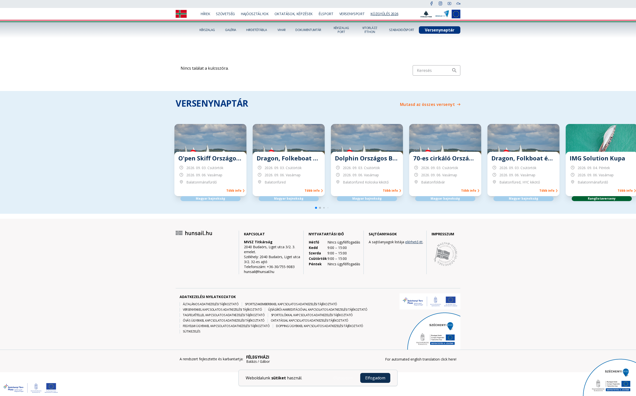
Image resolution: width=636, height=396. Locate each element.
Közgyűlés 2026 (384, 13)
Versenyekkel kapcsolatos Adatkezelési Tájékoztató (222, 310)
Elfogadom (375, 378)
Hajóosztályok (254, 13)
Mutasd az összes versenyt (427, 104)
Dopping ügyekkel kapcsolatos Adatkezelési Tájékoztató (319, 326)
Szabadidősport (401, 30)
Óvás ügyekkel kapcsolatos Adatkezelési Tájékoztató (224, 321)
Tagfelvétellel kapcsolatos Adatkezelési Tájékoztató (224, 315)
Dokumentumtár (308, 30)
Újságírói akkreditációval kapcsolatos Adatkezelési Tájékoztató (317, 310)
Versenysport (352, 13)
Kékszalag (207, 30)
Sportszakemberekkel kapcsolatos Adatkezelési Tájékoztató (291, 304)
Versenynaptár (439, 30)
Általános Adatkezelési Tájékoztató (211, 304)
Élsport (325, 13)
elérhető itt (414, 242)
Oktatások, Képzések (294, 13)
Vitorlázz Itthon (369, 30)
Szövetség (225, 13)
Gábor (265, 361)
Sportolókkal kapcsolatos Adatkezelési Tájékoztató (312, 315)
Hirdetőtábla (256, 30)
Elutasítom (343, 378)
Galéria (230, 30)
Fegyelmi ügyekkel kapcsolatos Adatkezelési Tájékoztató (226, 326)
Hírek (205, 13)
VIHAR (282, 30)
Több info (234, 191)
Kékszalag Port (341, 30)
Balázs (251, 361)
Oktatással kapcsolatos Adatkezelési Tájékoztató (309, 321)
